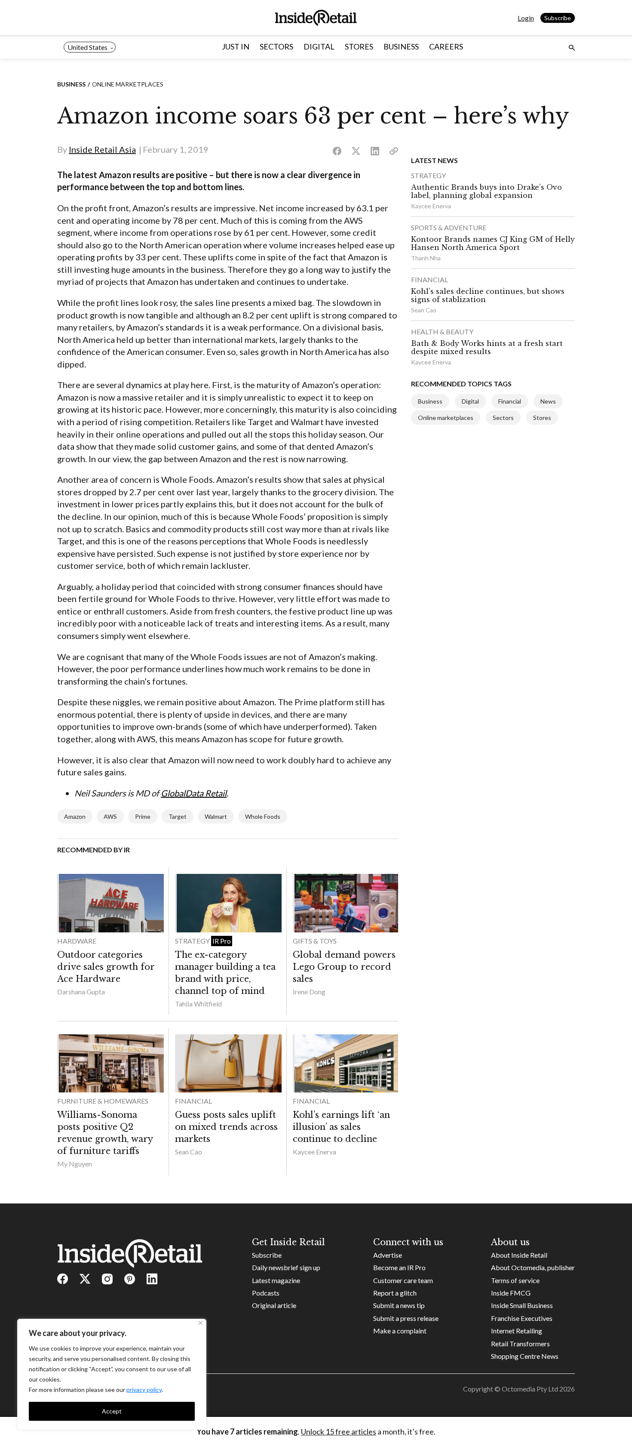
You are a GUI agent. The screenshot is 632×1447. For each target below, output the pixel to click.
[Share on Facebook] (337, 151)
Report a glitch (395, 1293)
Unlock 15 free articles (338, 1431)
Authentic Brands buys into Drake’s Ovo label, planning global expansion (486, 191)
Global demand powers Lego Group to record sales (344, 967)
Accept (112, 1411)
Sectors (276, 46)
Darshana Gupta (81, 991)
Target (178, 816)
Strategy (193, 941)
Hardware (76, 941)
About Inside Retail (519, 1255)
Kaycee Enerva (314, 1152)
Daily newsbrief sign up (286, 1267)
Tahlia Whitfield (198, 1004)
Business (401, 46)
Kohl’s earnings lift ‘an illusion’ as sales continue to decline (341, 1127)
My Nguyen (74, 1164)
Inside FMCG (511, 1293)
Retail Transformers (520, 1343)
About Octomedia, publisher (533, 1267)
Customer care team (403, 1280)
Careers (446, 46)
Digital (319, 46)
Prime (142, 816)
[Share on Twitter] (356, 151)
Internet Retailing (516, 1331)
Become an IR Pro (399, 1267)
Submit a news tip (399, 1305)
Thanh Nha (426, 258)
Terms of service (515, 1280)
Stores (359, 46)
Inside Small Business (522, 1305)
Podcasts (265, 1293)
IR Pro (221, 941)
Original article (274, 1305)
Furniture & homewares (102, 1101)
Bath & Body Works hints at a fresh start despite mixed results (487, 347)
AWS (110, 816)
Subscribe (557, 18)
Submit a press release (406, 1318)
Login (526, 18)
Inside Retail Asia (102, 149)
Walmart (216, 816)
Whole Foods (262, 816)
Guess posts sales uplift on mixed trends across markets (226, 1127)
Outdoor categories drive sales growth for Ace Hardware (105, 967)
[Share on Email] (394, 151)
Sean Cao (188, 1152)
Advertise (387, 1255)
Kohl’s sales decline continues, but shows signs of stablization (488, 295)
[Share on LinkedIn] (375, 151)
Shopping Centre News (524, 1356)
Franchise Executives (521, 1318)
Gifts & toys (315, 941)
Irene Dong (309, 991)
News (548, 401)
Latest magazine (276, 1280)
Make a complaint (399, 1331)
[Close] (200, 1323)
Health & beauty (442, 331)
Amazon (75, 816)
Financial (193, 1101)
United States (87, 47)
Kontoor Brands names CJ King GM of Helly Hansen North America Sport (493, 243)
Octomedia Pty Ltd (530, 1389)
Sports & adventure (448, 227)
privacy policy (144, 1389)
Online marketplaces (127, 84)
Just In (235, 46)
